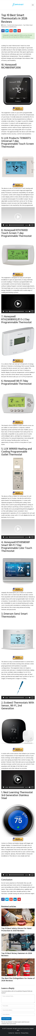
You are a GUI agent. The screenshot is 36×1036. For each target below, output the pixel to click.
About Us (17, 1033)
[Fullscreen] (32, 225)
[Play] (3, 225)
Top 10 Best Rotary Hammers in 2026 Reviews (16, 954)
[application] (18, 217)
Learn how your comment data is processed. (15, 1023)
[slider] (16, 225)
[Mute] (29, 225)
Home (4, 25)
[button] (18, 217)
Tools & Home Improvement (14, 25)
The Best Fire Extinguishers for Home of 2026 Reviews (18, 979)
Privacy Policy (24, 1033)
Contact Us (11, 1033)
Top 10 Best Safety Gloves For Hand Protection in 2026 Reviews (16, 929)
